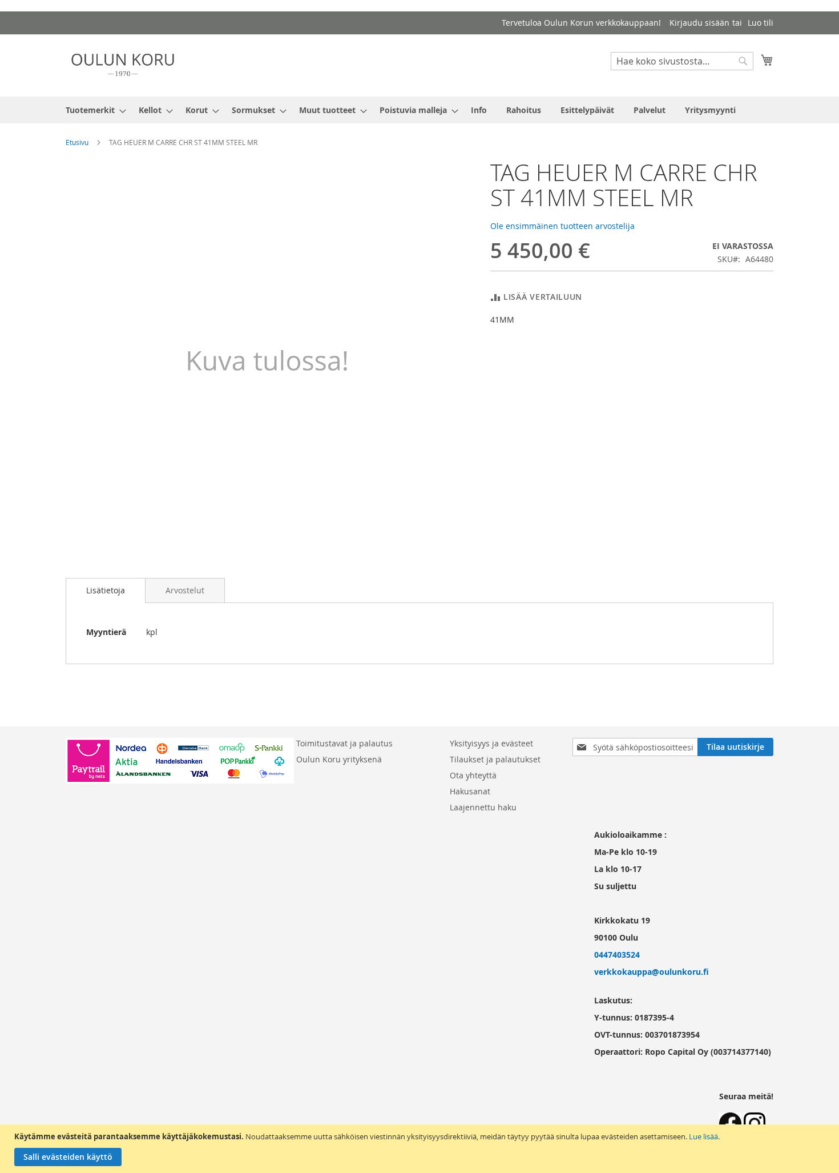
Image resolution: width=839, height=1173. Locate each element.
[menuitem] (92, 110)
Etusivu (77, 142)
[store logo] (123, 64)
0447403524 (617, 954)
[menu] (419, 110)
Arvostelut (185, 590)
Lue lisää (703, 1136)
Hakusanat (470, 791)
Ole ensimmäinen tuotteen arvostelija (562, 225)
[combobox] (682, 61)
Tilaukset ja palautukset (495, 759)
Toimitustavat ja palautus (344, 743)
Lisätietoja (105, 590)
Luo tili (760, 22)
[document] (421, 1148)
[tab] (106, 590)
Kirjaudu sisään (699, 22)
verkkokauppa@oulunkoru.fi (651, 971)
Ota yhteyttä (473, 775)
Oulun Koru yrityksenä (339, 759)
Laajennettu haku (483, 807)
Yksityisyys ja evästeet (491, 743)
